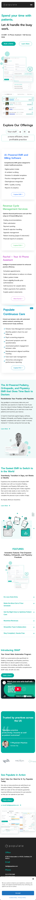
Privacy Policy (22, 897)
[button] (33, 879)
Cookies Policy (13, 897)
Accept (18, 893)
